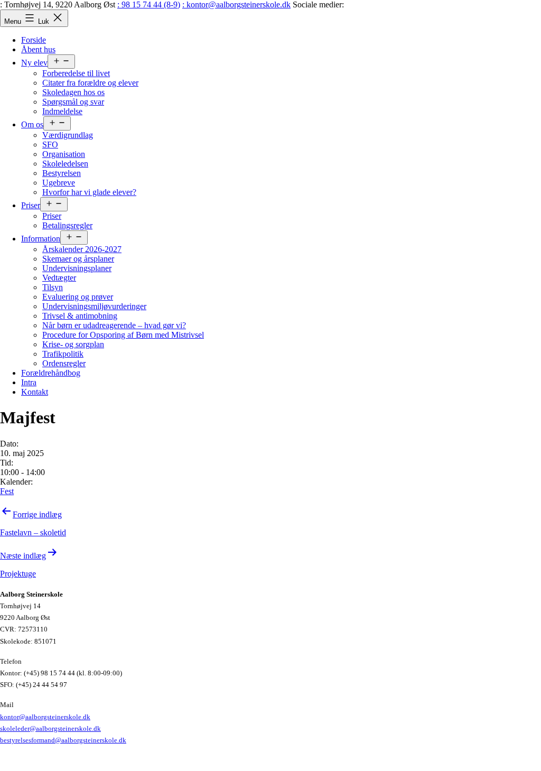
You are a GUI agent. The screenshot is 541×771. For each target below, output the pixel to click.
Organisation (63, 154)
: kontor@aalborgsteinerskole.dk (236, 4)
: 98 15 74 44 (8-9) (148, 4)
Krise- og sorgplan (73, 344)
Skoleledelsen (65, 163)
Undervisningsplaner (76, 268)
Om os (32, 124)
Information (40, 238)
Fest (7, 491)
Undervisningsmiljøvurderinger (94, 306)
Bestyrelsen (61, 173)
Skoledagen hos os (73, 92)
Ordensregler (64, 363)
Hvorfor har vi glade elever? (89, 192)
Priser (30, 205)
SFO (50, 144)
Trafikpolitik (62, 353)
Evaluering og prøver (77, 296)
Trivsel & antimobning (79, 315)
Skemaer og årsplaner (78, 258)
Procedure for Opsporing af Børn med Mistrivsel (123, 334)
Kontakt (34, 391)
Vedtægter (59, 277)
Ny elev (34, 62)
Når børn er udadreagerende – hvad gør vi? (114, 325)
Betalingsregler (67, 225)
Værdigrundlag (67, 135)
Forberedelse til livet (76, 73)
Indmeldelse (62, 111)
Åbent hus (38, 49)
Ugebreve (58, 182)
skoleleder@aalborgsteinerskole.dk (50, 728)
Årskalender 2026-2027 (82, 249)
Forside (33, 39)
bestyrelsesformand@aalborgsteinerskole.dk (63, 740)
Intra (28, 382)
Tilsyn (52, 287)
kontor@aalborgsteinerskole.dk (45, 717)
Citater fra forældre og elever (90, 82)
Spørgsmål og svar (73, 101)
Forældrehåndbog (50, 372)
